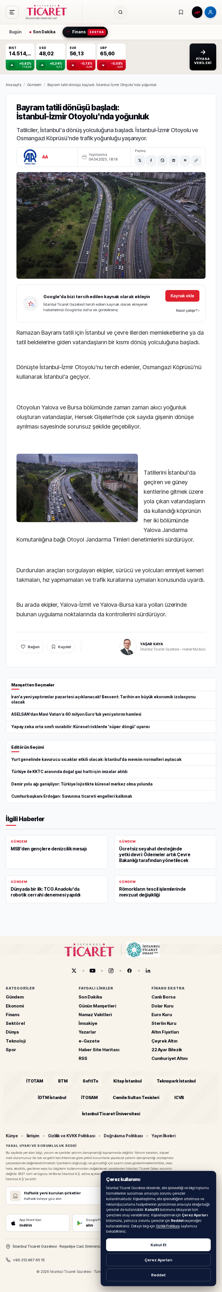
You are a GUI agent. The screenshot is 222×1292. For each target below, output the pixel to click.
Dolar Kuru (162, 1005)
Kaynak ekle (182, 295)
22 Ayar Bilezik (166, 1049)
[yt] (92, 970)
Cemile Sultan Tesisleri (136, 1097)
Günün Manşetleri (97, 1005)
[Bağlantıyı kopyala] (196, 160)
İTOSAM (89, 1097)
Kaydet (64, 646)
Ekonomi (15, 1005)
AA (45, 156)
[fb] (129, 970)
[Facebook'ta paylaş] (151, 160)
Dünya (12, 1032)
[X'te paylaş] (140, 160)
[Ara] (120, 12)
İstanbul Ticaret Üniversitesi (111, 1113)
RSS (83, 1058)
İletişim (33, 1135)
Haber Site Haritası (99, 1049)
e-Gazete (89, 1040)
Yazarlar (87, 1032)
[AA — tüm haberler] (30, 157)
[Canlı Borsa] (197, 12)
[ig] (111, 970)
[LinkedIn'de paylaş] (174, 160)
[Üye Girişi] (210, 12)
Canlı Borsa (163, 997)
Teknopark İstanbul (176, 1080)
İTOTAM (34, 1080)
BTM (63, 1080)
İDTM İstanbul (52, 1097)
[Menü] (12, 12)
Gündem (34, 85)
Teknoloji (15, 1040)
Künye (12, 1135)
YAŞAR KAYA (151, 644)
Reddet (158, 1275)
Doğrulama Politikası (123, 1135)
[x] (74, 970)
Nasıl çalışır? (187, 310)
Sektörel (15, 1023)
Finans (13, 1014)
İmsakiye (88, 1023)
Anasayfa (13, 85)
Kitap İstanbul (127, 1080)
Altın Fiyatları (165, 1032)
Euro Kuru (161, 1014)
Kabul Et (158, 1244)
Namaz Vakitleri (95, 1014)
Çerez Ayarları (158, 1260)
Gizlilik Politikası (168, 1226)
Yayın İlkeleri (163, 1135)
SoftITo (90, 1080)
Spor (11, 1049)
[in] (148, 970)
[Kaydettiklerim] (181, 12)
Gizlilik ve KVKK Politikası (71, 1135)
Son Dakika (90, 997)
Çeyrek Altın (164, 1040)
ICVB (179, 1097)
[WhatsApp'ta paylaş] (162, 160)
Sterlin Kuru (163, 1023)
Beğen (34, 646)
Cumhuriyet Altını (169, 1058)
